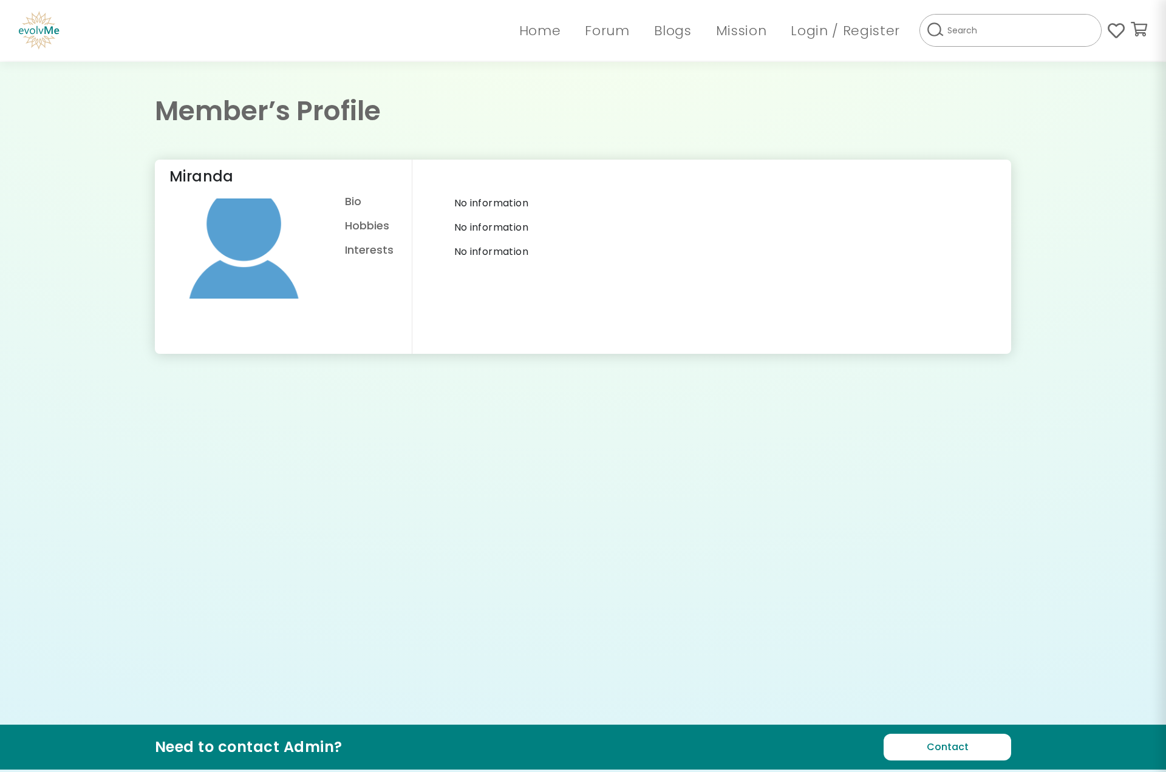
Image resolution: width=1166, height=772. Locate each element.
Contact (948, 747)
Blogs (673, 30)
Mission (741, 30)
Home (540, 30)
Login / (816, 30)
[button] (1139, 30)
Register (871, 30)
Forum (607, 30)
